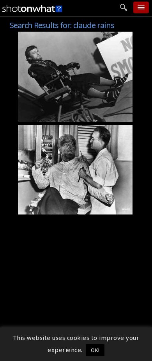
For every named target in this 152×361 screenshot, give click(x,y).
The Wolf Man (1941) (53, 129)
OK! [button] (95, 350)
